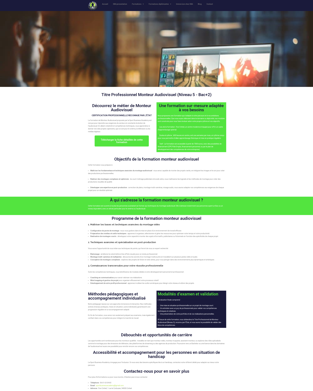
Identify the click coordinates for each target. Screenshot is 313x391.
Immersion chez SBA (184, 4)
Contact (210, 4)
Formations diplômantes (159, 4)
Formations (136, 4)
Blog (200, 4)
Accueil (105, 4)
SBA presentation (120, 4)
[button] (122, 140)
